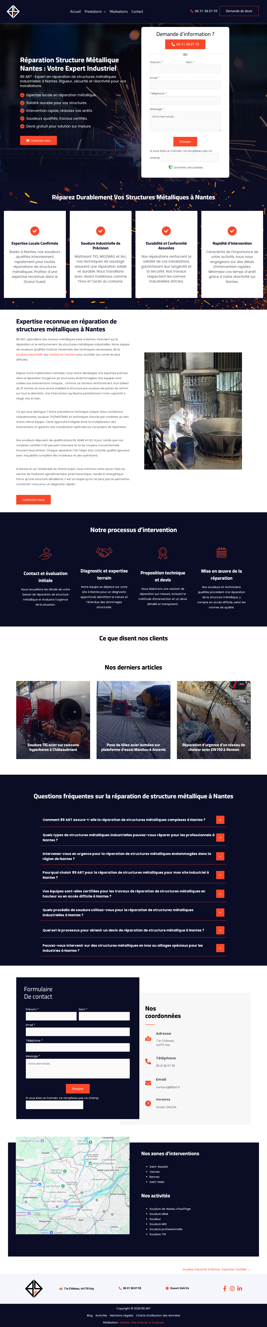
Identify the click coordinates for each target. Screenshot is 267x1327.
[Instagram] (232, 1288)
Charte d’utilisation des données (158, 1315)
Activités (101, 1315)
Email (154, 78)
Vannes (155, 1172)
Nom (190, 62)
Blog (90, 1315)
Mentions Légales (121, 1315)
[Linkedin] (239, 1288)
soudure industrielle (29, 354)
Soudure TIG (158, 1234)
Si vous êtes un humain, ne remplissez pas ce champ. (62, 1098)
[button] (95, 11)
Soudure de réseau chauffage (170, 1209)
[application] (104, 11)
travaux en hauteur (62, 354)
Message (157, 109)
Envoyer (185, 141)
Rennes (154, 1177)
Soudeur (155, 1219)
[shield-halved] (170, 167)
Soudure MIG (158, 1224)
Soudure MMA (159, 1214)
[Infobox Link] (159, 1040)
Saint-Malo (157, 1182)
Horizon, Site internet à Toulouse (142, 1322)
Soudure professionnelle (166, 1229)
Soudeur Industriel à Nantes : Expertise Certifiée (216, 1269)
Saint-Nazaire (159, 1167)
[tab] (133, 819)
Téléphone (158, 93)
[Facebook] (225, 1288)
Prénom (156, 62)
